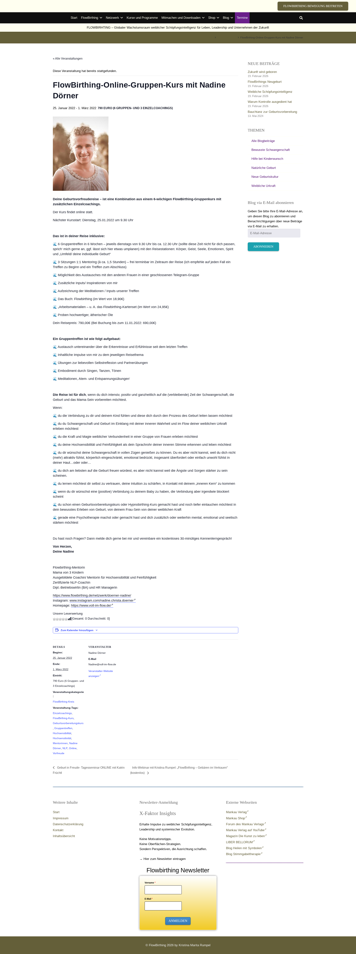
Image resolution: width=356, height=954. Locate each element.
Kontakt (58, 830)
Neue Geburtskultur (264, 177)
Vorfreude (58, 753)
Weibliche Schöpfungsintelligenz (270, 92)
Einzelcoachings (62, 713)
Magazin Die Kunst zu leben (245, 836)
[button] (301, 17)
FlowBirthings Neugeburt (265, 82)
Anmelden (178, 921)
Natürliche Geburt (263, 168)
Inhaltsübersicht (64, 836)
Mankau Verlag (236, 812)
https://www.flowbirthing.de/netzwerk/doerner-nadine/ (92, 595)
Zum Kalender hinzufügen (77, 630)
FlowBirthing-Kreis (63, 701)
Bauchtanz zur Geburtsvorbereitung (272, 112)
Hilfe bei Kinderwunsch (267, 159)
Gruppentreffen (63, 728)
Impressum (60, 818)
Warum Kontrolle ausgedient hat (270, 102)
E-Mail (149, 899)
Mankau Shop (235, 818)
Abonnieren (263, 246)
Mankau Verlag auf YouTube (245, 830)
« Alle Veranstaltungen (68, 58)
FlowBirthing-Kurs (63, 718)
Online (73, 748)
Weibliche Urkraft (263, 186)
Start (56, 812)
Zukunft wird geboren (262, 72)
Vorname (150, 882)
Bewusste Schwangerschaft (270, 150)
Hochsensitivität (62, 738)
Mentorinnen (60, 743)
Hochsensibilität (62, 733)
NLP (64, 748)
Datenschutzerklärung (68, 824)
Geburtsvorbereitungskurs (68, 723)
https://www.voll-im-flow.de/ (91, 605)
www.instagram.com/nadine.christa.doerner (102, 600)
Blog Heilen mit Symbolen (244, 848)
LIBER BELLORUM (239, 842)
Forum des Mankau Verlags (245, 824)
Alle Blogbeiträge (263, 141)
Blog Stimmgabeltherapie (243, 854)
